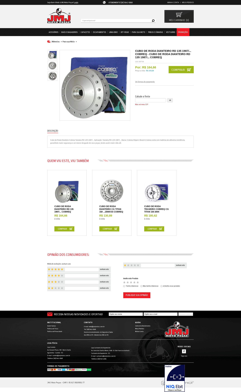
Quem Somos (51, 326)
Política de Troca (52, 329)
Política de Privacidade (54, 331)
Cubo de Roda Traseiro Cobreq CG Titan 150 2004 (156, 209)
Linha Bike (113, 32)
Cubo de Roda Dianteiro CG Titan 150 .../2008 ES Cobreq (111, 209)
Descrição (52, 131)
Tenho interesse (132, 286)
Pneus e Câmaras (155, 32)
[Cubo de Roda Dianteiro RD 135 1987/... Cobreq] (66, 191)
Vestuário (170, 32)
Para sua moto (138, 32)
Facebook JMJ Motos (184, 351)
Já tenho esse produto (171, 286)
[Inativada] (179, 378)
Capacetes (85, 32)
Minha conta (173, 2)
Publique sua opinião (137, 295)
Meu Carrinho (178, 20)
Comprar (178, 69)
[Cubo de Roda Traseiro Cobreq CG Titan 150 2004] (156, 191)
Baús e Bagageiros (69, 32)
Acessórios (53, 32)
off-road (125, 32)
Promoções (183, 32)
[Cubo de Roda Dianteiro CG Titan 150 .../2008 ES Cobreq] (111, 191)
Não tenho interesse (150, 286)
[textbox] (118, 20)
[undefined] (95, 85)
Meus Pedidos (188, 2)
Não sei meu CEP (141, 104)
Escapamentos (99, 32)
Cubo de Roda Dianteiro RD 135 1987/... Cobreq (63, 209)
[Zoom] (52, 54)
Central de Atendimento (142, 326)
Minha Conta (139, 331)
